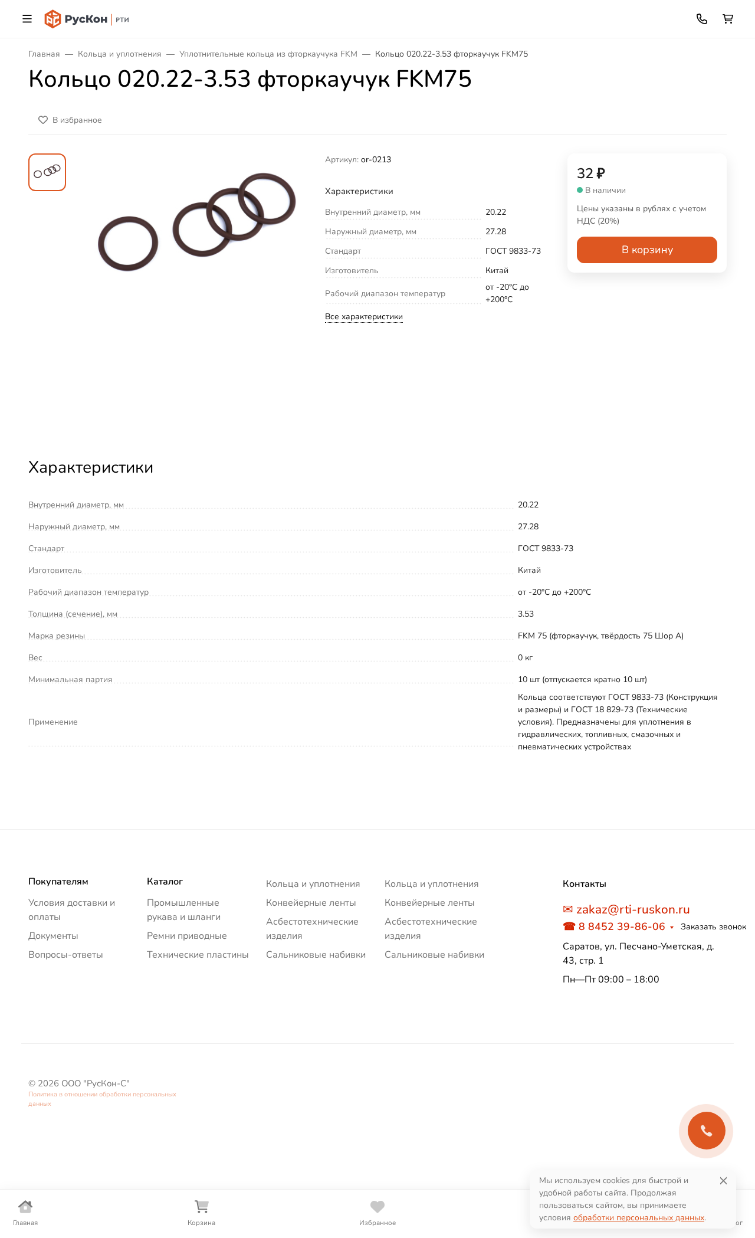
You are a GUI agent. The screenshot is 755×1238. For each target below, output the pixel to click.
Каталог (165, 881)
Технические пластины (198, 954)
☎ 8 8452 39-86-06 (614, 926)
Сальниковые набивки (316, 954)
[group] (198, 294)
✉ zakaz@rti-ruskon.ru (626, 909)
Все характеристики (364, 316)
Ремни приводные (187, 935)
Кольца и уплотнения (313, 883)
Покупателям (58, 881)
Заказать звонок (713, 926)
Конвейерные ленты (311, 902)
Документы (53, 935)
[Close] (723, 1180)
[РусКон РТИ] (87, 18)
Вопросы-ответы (65, 954)
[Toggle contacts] (702, 18)
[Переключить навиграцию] (27, 18)
